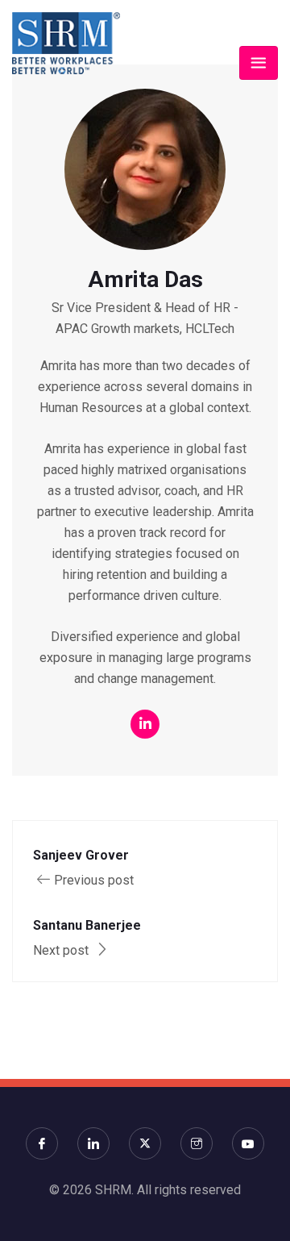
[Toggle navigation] (258, 63)
